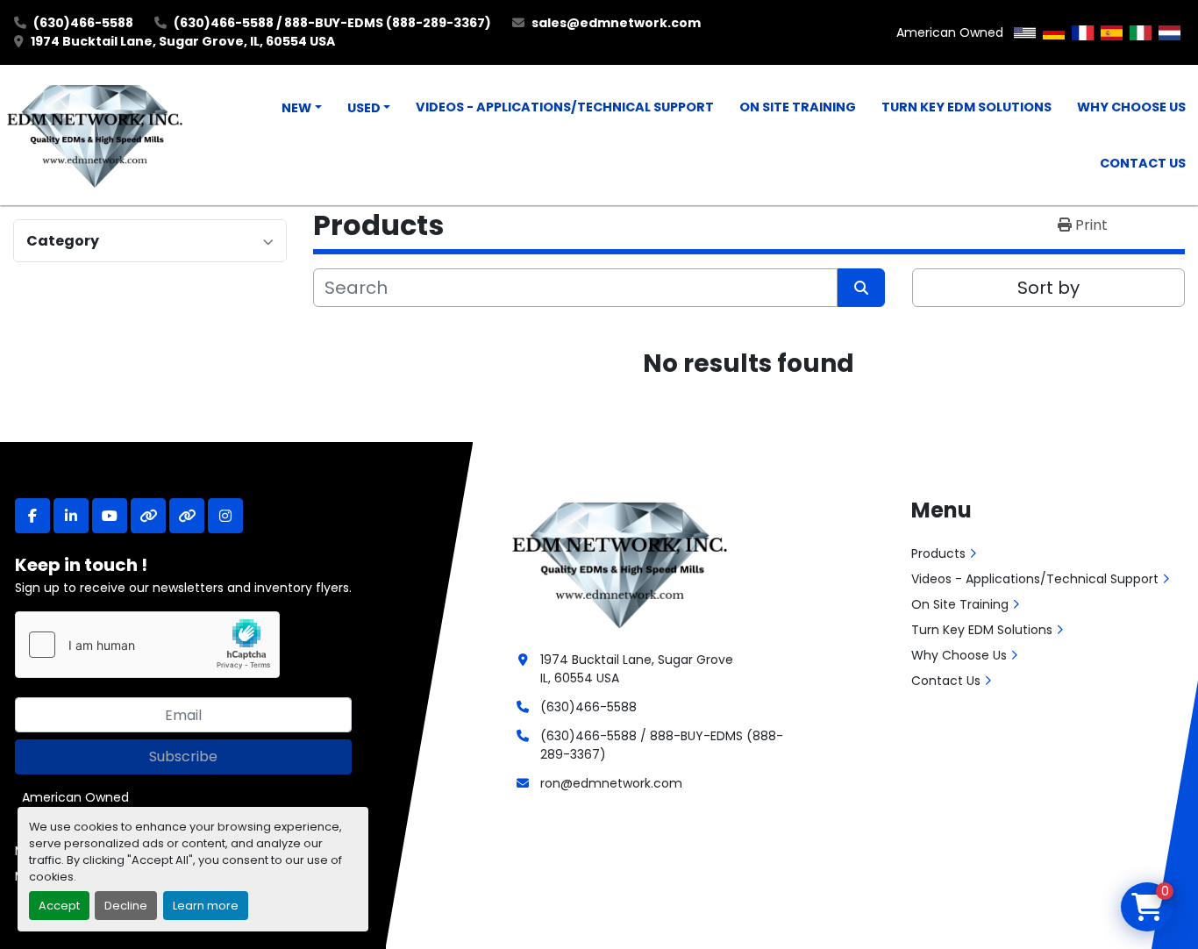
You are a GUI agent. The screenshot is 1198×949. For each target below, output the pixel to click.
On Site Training (797, 107)
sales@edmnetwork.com (616, 23)
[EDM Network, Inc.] (619, 563)
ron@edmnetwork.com (611, 783)
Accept (59, 905)
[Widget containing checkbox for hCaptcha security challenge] (147, 644)
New (296, 108)
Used (364, 108)
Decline (125, 905)
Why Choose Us (1131, 107)
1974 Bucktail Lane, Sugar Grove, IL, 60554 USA (183, 41)
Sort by (1048, 287)
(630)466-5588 (83, 23)
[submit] (861, 287)
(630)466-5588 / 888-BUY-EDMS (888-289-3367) (332, 23)
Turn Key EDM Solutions (966, 107)
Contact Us (1143, 163)
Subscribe (183, 756)
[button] (301, 108)
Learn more (206, 905)
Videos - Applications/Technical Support (565, 107)
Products (938, 553)
